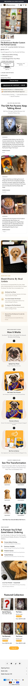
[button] (18, 5)
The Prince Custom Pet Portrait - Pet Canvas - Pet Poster (19, 636)
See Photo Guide (4, 75)
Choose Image (14, 80)
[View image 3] (12, 37)
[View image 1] (3, 37)
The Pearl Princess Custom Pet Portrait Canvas (21, 612)
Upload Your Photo (6, 77)
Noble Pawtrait (15, 684)
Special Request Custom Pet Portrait (6, 612)
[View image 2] (7, 37)
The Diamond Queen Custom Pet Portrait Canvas (6, 636)
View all (14, 648)
